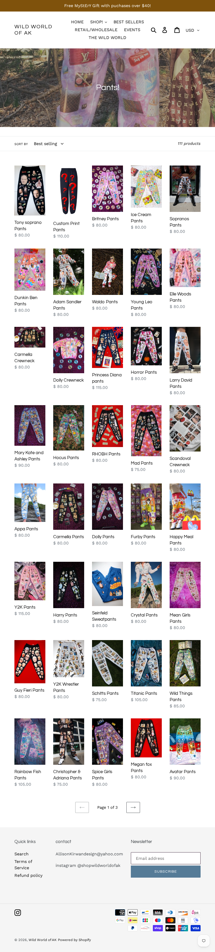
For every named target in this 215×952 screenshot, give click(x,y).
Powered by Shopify (74, 940)
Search (21, 853)
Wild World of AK (33, 30)
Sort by (21, 144)
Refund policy (28, 875)
